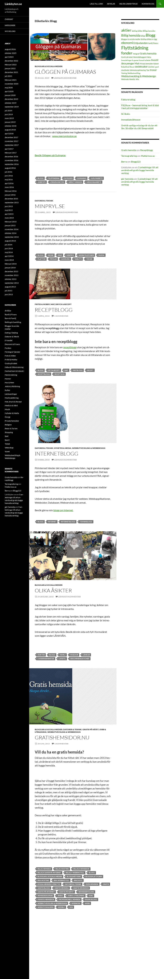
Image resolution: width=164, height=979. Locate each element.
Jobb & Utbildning (75, 896)
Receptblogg (54, 309)
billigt (143, 36)
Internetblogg (56, 453)
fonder (126, 53)
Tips (147, 70)
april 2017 (9, 149)
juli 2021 (8, 76)
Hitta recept (54, 370)
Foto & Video (10, 355)
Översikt (9, 19)
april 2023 (9, 57)
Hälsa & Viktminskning (14, 367)
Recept (90, 370)
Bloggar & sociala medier (48, 66)
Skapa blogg (91, 899)
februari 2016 (10, 191)
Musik (7, 409)
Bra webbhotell (61, 880)
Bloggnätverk (74, 876)
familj (63, 655)
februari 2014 (10, 264)
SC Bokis (125, 114)
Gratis (106, 884)
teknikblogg (86, 522)
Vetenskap (9, 447)
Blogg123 (135, 161)
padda (101, 255)
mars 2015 (9, 218)
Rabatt (156, 64)
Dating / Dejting (11, 332)
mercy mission (75, 182)
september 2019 (12, 106)
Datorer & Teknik (44, 201)
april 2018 (9, 133)
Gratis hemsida (61, 888)
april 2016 (9, 183)
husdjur (74, 655)
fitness (155, 43)
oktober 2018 (10, 126)
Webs (87, 903)
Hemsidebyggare (86, 892)
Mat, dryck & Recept (61, 304)
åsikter (41, 655)
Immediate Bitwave (130, 119)
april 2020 (9, 91)
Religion (8, 424)
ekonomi (127, 43)
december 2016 (11, 156)
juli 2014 (8, 244)
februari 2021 (10, 80)
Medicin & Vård (11, 405)
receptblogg (69, 347)
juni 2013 (9, 294)
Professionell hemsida (69, 899)
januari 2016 (10, 195)
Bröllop (144, 39)
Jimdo (60, 896)
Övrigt (7, 417)
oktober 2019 (10, 103)
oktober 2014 (10, 233)
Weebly (61, 907)
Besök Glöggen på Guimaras (50, 155)
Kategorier (10, 25)
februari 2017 (10, 152)
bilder (140, 31)
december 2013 (11, 271)
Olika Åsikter (53, 590)
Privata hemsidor (45, 899)
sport (157, 67)
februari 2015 (10, 221)
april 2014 (9, 256)
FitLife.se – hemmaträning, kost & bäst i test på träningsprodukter (140, 106)
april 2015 (9, 214)
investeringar (126, 60)
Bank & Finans (11, 314)
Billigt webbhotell (75, 873)
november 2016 (11, 160)
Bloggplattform (93, 876)
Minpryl (70, 255)
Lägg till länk (96, 4)
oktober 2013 (10, 279)
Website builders (45, 907)
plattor (41, 259)
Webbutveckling (133, 73)
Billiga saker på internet (49, 873)
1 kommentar (61, 316)
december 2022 (11, 61)
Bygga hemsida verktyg (48, 884)
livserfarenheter (45, 659)
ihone (50, 255)
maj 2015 (9, 210)
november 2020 (11, 84)
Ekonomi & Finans (12, 344)
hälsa (149, 57)
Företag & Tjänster (12, 352)
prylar (53, 259)
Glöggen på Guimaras (65, 71)
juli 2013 (8, 290)
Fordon (8, 348)
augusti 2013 (10, 287)
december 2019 (11, 99)
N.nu (91, 896)
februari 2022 (10, 64)
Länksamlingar (11, 394)
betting (134, 31)
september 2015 (12, 202)
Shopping (9, 432)
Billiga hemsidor (81, 869)
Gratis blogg (43, 888)
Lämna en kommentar (65, 78)
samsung (65, 259)
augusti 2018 (10, 129)
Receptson (59, 374)
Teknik (89, 259)
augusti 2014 (10, 241)
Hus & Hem (9, 382)
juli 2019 (8, 110)
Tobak (7, 444)
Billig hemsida (44, 869)
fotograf (136, 54)
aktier (126, 30)
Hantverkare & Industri (14, 371)
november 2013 (11, 275)
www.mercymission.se (64, 136)
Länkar (86, 655)
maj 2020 (9, 87)
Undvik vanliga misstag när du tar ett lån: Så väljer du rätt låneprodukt (139, 127)
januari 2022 (10, 68)
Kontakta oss (148, 4)
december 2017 (11, 137)
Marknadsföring (11, 398)
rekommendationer (79, 659)
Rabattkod (125, 67)
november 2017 (11, 141)
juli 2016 (8, 172)
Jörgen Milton (57, 182)
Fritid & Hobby (42, 304)
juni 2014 (9, 248)
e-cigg (154, 39)
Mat (66, 370)
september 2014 (12, 237)
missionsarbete (93, 182)
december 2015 (11, 198)
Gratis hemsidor (81, 888)
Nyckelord (10, 31)
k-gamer (135, 60)
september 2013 (12, 283)
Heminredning (11, 375)
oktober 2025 (10, 53)
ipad (60, 255)
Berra (124, 161)
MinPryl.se (50, 206)
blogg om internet (63, 510)
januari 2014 (10, 267)
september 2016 (12, 164)
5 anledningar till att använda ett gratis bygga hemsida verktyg (139, 170)
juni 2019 (9, 114)
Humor (8, 378)
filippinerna (54, 178)
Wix (71, 907)
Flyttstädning (134, 47)
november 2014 (11, 229)
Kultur (7, 390)
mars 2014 (9, 260)
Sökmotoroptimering (138, 70)
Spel (6, 436)
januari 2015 (10, 225)
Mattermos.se (148, 155)
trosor (153, 69)
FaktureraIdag (128, 99)
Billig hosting (62, 869)
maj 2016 (9, 179)
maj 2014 (9, 252)
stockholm (125, 70)
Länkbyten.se (13, 4)
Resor (132, 67)
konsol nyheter (145, 60)
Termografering (129, 155)
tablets (78, 259)
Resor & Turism (11, 428)
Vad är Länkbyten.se (128, 4)
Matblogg (78, 370)
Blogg (40, 178)
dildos (149, 39)
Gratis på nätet (90, 729)
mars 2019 (9, 118)
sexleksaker (141, 66)
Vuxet (7, 451)
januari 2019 (10, 122)
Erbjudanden (140, 42)
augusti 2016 (10, 168)
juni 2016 (9, 175)
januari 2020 (10, 95)
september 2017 (12, 145)
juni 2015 (9, 206)
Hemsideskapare (45, 896)
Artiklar (111, 4)
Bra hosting (43, 880)
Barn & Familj (10, 318)
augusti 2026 (10, 49)
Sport (7, 440)
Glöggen (68, 178)
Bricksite (78, 880)
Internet (52, 522)
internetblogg (68, 522)
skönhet (151, 67)
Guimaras (81, 178)
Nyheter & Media (62, 448)
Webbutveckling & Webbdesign (88, 448)
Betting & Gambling (13, 322)
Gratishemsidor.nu (62, 737)
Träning (124, 73)
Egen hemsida (92, 884)
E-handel (8, 340)
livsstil (62, 659)
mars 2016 (9, 187)
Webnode (75, 903)
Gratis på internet (46, 892)
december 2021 (11, 72)
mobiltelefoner (86, 255)
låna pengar (127, 63)
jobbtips (41, 182)
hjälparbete (97, 178)
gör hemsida (127, 178)
